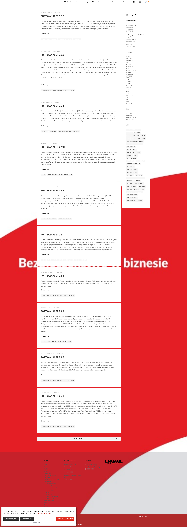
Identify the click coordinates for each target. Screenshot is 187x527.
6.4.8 (128, 135)
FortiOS (137, 180)
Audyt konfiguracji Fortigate (50, 491)
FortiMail (139, 175)
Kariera (46, 505)
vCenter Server (139, 189)
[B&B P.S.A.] (41, 2)
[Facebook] (143, 2)
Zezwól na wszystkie (65, 519)
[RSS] (148, 2)
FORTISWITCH (129, 86)
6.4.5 (138, 132)
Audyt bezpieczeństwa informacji (52, 481)
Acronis (128, 56)
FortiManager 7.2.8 (52, 275)
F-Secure (128, 64)
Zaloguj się (129, 113)
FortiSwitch (139, 183)
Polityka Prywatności (45, 513)
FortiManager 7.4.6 (52, 190)
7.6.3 (43, 131)
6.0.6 (128, 130)
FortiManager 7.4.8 (52, 54)
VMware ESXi (138, 192)
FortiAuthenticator (131, 70)
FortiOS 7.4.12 (129, 30)
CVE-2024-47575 (47, 260)
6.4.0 (128, 132)
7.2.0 (128, 138)
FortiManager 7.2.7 (52, 357)
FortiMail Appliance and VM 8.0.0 (135, 35)
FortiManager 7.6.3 (52, 105)
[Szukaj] (130, 2)
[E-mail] (140, 2)
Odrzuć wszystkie (11, 519)
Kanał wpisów (129, 115)
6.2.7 (138, 130)
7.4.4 (43, 341)
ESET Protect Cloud (133, 152)
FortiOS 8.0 (129, 44)
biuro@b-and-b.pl (92, 465)
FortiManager (56, 12)
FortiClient (128, 72)
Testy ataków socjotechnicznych (51, 487)
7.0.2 (138, 135)
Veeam (128, 99)
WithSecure (129, 103)
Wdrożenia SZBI (49, 498)
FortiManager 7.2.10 (53, 147)
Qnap (127, 93)
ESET (127, 62)
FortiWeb (128, 88)
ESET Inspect (131, 147)
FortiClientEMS (132, 169)
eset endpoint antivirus (135, 141)
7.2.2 (133, 138)
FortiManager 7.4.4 (52, 311)
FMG (136, 155)
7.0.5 (143, 135)
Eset (143, 138)
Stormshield (129, 95)
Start (45, 465)
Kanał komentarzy (131, 117)
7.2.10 (43, 175)
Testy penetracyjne (51, 484)
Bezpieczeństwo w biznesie (50, 476)
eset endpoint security (134, 144)
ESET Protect (131, 149)
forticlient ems (132, 172)
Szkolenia (128, 97)
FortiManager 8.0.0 (52, 16)
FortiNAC (128, 82)
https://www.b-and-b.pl (94, 467)
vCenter (129, 189)
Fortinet (77, 39)
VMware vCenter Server (134, 200)
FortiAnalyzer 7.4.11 (131, 25)
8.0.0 (43, 39)
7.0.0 (133, 135)
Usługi (46, 471)
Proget (127, 91)
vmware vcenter (132, 197)
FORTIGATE (129, 76)
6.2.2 (133, 130)
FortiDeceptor (129, 74)
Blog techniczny (49, 500)
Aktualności (55, 187)
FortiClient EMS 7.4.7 (131, 40)
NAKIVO (128, 90)
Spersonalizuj (26, 519)
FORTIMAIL (129, 78)
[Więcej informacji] (134, 2)
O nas (45, 467)
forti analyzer (132, 161)
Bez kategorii (129, 60)
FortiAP (128, 68)
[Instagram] (146, 2)
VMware (128, 101)
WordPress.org (130, 119)
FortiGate (130, 175)
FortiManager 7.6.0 (52, 396)
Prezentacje (48, 494)
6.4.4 (133, 132)
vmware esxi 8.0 (132, 195)
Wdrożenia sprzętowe (51, 496)
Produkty (46, 469)
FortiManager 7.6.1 (52, 234)
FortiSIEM (128, 84)
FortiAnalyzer (129, 66)
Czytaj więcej (45, 34)
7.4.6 (43, 219)
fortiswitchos (131, 186)
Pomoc (46, 503)
